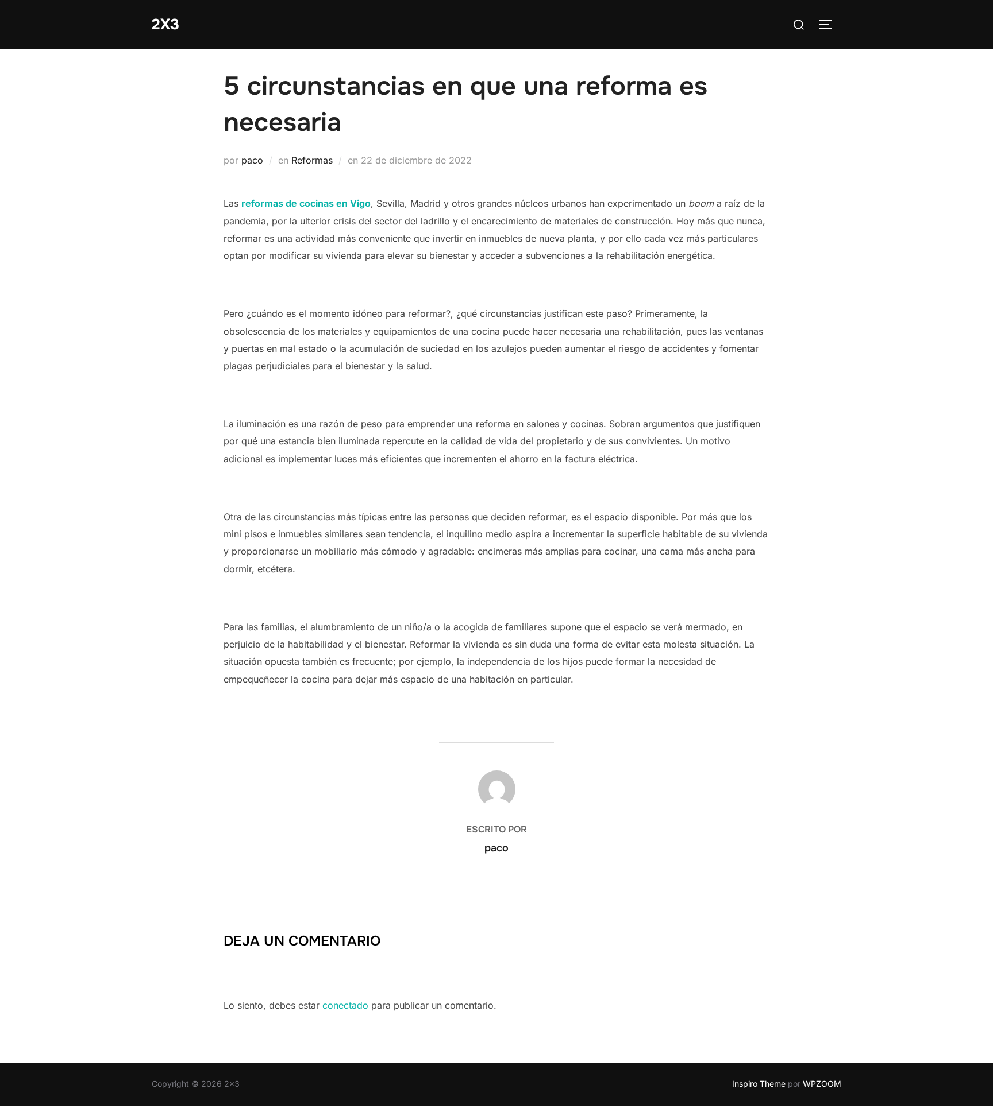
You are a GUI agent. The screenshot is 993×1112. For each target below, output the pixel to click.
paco (252, 160)
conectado (345, 1005)
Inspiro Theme (759, 1083)
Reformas (312, 160)
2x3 (165, 24)
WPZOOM (822, 1083)
